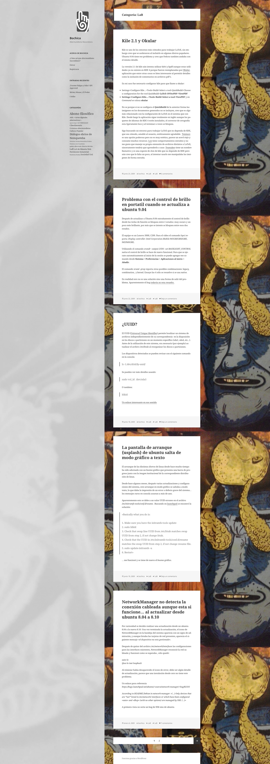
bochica (141, 174)
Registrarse (74, 69)
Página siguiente (197, 740)
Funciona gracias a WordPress (134, 758)
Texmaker (170, 147)
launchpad (172, 503)
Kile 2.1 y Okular (139, 40)
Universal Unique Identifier (144, 333)
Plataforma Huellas (75, 154)
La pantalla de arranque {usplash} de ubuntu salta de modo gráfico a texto (151, 452)
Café (78, 123)
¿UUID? (129, 324)
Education (72, 141)
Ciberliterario (76, 125)
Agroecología (73, 123)
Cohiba (72, 96)
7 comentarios (166, 723)
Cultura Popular (76, 131)
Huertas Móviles (87, 146)
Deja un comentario (169, 298)
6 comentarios (167, 174)
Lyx (150, 140)
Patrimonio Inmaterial (79, 152)
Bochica (75, 38)
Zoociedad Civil (87, 154)
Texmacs (186, 134)
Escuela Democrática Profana (84, 141)
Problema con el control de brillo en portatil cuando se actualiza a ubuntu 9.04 (156, 204)
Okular (186, 70)
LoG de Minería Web (82, 149)
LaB (71, 149)
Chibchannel (84, 123)
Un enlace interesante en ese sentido (139, 402)
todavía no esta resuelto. (162, 282)
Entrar (72, 65)
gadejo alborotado (76, 146)
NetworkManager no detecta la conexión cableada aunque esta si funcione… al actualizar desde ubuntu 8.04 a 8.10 (156, 609)
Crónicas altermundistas (80, 128)
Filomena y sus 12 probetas (77, 144)
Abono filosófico (82, 114)
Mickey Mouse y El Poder (80, 92)
